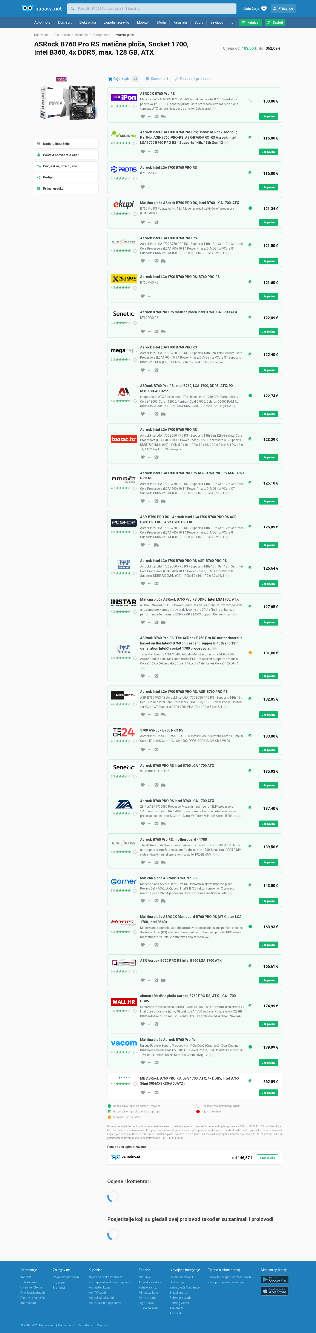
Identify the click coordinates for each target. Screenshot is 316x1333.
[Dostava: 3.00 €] (163, 501)
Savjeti (278, 23)
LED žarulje (177, 1282)
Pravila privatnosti (32, 1292)
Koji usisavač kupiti (101, 1297)
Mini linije (145, 1277)
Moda (161, 22)
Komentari (159, 79)
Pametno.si (85, 1325)
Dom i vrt (65, 22)
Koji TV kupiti (97, 1292)
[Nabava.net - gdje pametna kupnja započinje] (41, 8)
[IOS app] (275, 1291)
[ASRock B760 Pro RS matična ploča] (66, 103)
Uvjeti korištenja (31, 1287)
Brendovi (59, 1287)
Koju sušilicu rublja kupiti (105, 1303)
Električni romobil (181, 1277)
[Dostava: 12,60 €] (163, 331)
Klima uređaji (147, 1297)
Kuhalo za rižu (148, 1287)
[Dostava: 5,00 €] (163, 823)
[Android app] (275, 1279)
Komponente (101, 35)
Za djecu (216, 22)
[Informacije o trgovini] (149, 116)
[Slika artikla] (156, 116)
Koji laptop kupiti (99, 1287)
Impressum (28, 1303)
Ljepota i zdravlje (116, 22)
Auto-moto (42, 22)
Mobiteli (143, 22)
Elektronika (87, 22)
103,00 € (249, 48)
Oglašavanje (28, 1282)
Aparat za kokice (150, 1282)
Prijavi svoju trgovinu (67, 1277)
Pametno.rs (66, 1325)
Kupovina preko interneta (106, 1277)
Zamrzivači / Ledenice (185, 1287)
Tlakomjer (176, 1308)
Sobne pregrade (181, 1297)
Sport (199, 22)
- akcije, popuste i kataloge (226, 1282)
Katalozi (253, 23)
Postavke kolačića (32, 1297)
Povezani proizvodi (195, 79)
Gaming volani (179, 1303)
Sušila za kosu (148, 1308)
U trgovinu (269, 116)
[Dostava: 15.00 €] (163, 116)
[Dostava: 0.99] (163, 622)
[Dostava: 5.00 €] (156, 545)
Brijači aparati (179, 1292)
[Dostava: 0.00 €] (163, 714)
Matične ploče (125, 35)
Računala (180, 22)
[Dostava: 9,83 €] (163, 785)
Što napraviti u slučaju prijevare (109, 1282)
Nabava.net (42, 35)
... (232, 22)
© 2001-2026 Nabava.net (37, 1325)
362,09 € (273, 48)
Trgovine (59, 1282)
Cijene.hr (103, 1325)
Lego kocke (146, 1303)
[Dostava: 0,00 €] (163, 900)
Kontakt (25, 1277)
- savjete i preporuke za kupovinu (230, 1277)
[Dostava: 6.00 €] (163, 414)
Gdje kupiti (125, 79)
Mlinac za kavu (149, 1292)
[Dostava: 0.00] (163, 261)
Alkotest (175, 1313)
